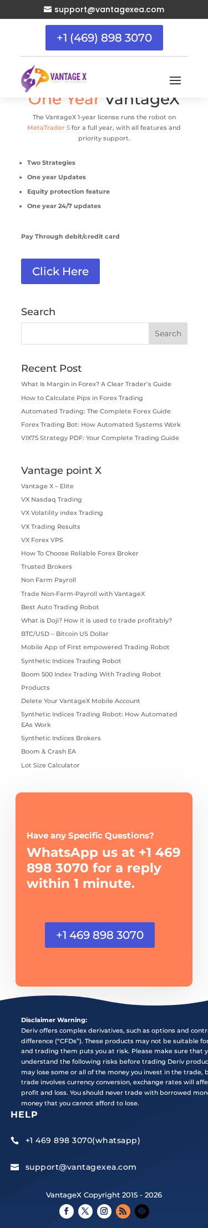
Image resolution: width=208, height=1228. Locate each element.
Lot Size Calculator (50, 765)
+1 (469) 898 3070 (104, 37)
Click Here (60, 271)
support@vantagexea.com (109, 9)
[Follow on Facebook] (66, 1211)
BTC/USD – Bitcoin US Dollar (65, 634)
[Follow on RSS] (123, 1211)
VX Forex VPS (42, 540)
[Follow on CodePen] (142, 1211)
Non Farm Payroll (48, 580)
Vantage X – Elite (47, 486)
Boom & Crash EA (48, 751)
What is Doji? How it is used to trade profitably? (96, 620)
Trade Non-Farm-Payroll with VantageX (83, 594)
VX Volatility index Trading (62, 513)
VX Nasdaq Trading (51, 499)
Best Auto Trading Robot (60, 607)
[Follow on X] (85, 1211)
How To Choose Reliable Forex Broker (80, 553)
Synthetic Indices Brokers (61, 738)
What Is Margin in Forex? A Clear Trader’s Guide (96, 384)
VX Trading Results (50, 526)
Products (35, 687)
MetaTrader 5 (48, 128)
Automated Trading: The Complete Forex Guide (96, 411)
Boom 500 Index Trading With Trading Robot (91, 674)
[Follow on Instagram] (104, 1211)
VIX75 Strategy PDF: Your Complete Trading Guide (100, 438)
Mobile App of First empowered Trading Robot (95, 647)
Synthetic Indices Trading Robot (71, 661)
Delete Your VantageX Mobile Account (80, 701)
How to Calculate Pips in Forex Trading (82, 398)
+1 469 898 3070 (100, 935)
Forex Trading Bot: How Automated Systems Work (101, 424)
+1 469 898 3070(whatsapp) (83, 1140)
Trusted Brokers (46, 566)
